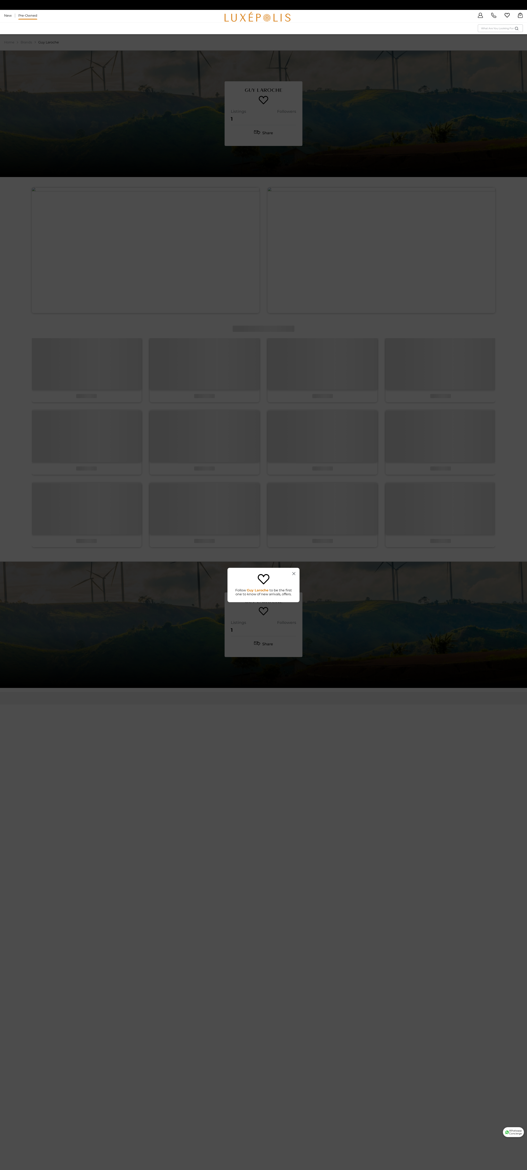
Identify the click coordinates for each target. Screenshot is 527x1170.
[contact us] (493, 16)
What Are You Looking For (497, 28)
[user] (480, 16)
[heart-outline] (507, 16)
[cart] (520, 16)
